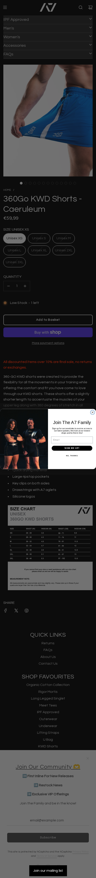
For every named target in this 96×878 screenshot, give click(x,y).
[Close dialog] (92, 412)
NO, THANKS (72, 456)
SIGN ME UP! (72, 448)
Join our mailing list (48, 870)
